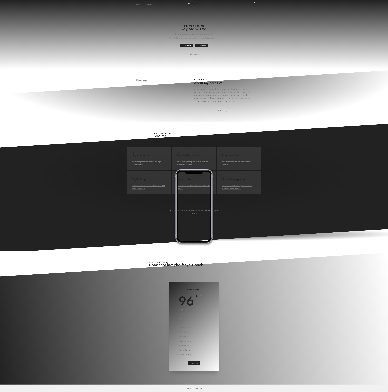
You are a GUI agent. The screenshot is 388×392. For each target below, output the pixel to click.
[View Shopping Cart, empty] (253, 4)
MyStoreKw (198, 388)
